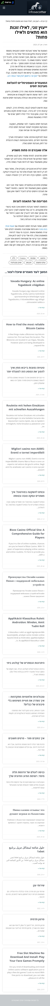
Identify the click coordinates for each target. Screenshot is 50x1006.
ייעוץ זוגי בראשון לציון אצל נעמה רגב (22, 75)
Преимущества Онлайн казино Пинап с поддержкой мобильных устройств (25, 580)
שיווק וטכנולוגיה (16, 262)
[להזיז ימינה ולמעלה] (3, 1)
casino (42, 258)
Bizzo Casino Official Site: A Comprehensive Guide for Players (27, 533)
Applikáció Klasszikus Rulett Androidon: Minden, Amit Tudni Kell (26, 622)
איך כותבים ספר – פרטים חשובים (26, 738)
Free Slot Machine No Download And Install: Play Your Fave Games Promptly (27, 956)
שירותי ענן (38, 885)
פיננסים (28, 262)
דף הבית (44, 21)
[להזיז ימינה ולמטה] (3, 3)
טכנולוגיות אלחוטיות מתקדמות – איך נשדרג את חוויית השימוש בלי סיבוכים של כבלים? (26, 700)
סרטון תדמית (37, 919)
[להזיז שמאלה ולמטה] (1, 3)
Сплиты (23, 258)
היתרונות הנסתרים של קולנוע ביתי (25, 663)
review (33, 258)
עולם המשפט (40, 262)
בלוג (13, 258)
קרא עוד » (41, 307)
